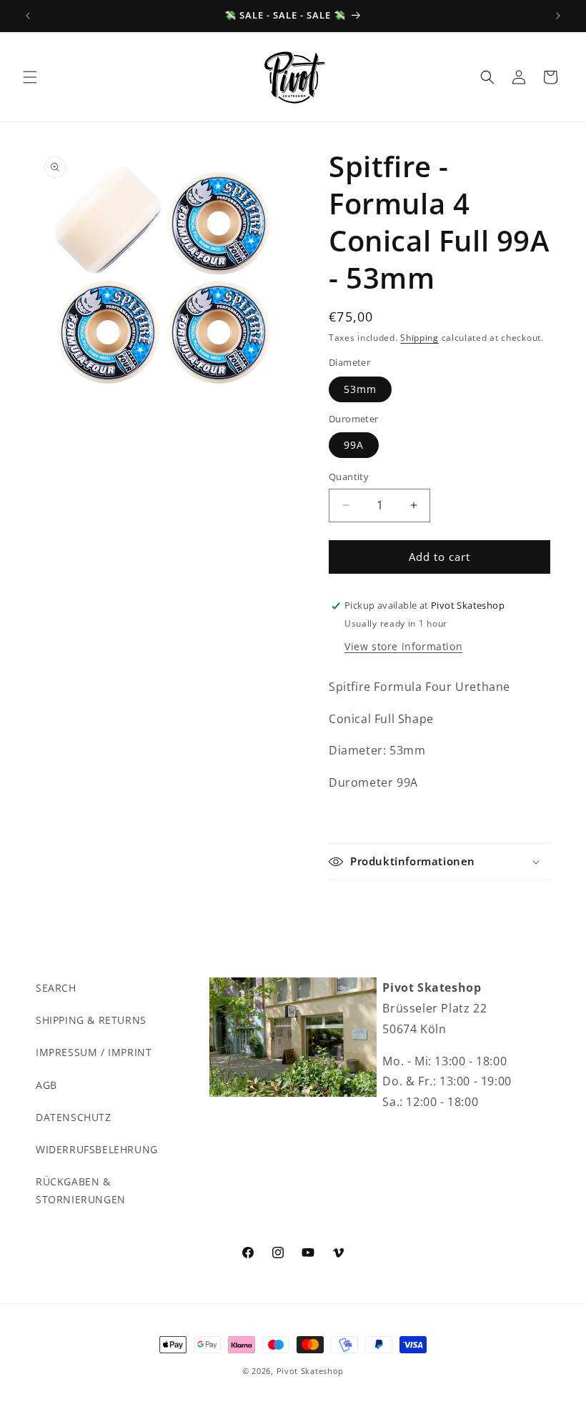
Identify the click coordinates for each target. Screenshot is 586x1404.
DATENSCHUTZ (73, 1117)
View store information (403, 646)
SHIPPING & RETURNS (91, 1020)
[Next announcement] (558, 15)
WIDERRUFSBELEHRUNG (97, 1149)
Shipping (419, 338)
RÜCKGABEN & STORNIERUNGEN (81, 1190)
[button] (30, 77)
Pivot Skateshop (310, 1370)
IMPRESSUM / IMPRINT (94, 1052)
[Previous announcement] (28, 15)
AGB (46, 1085)
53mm (360, 389)
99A (354, 445)
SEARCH (56, 988)
